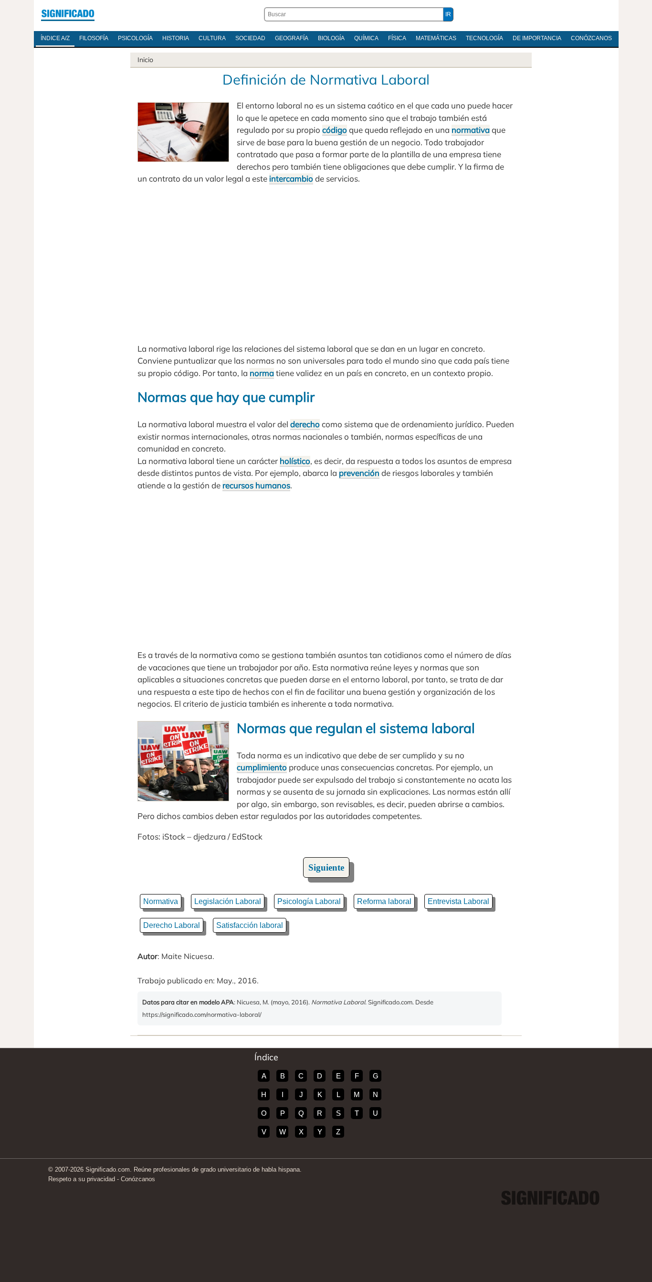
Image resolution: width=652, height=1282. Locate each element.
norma (262, 373)
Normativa (160, 901)
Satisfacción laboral (249, 925)
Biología (331, 38)
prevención (359, 473)
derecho (305, 424)
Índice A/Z (55, 38)
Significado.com (68, 14)
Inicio (145, 59)
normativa (471, 130)
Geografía (291, 38)
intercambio (291, 178)
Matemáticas (436, 38)
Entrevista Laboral (458, 901)
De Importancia (537, 38)
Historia (175, 38)
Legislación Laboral (227, 901)
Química (366, 38)
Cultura (212, 38)
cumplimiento (262, 767)
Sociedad (250, 38)
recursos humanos (256, 485)
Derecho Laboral (171, 925)
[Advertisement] (326, 264)
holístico (295, 461)
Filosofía (93, 38)
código (334, 130)
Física (397, 38)
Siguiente (326, 867)
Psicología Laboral (309, 901)
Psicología (135, 38)
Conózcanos (591, 38)
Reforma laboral (384, 901)
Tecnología (484, 38)
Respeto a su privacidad (81, 1179)
